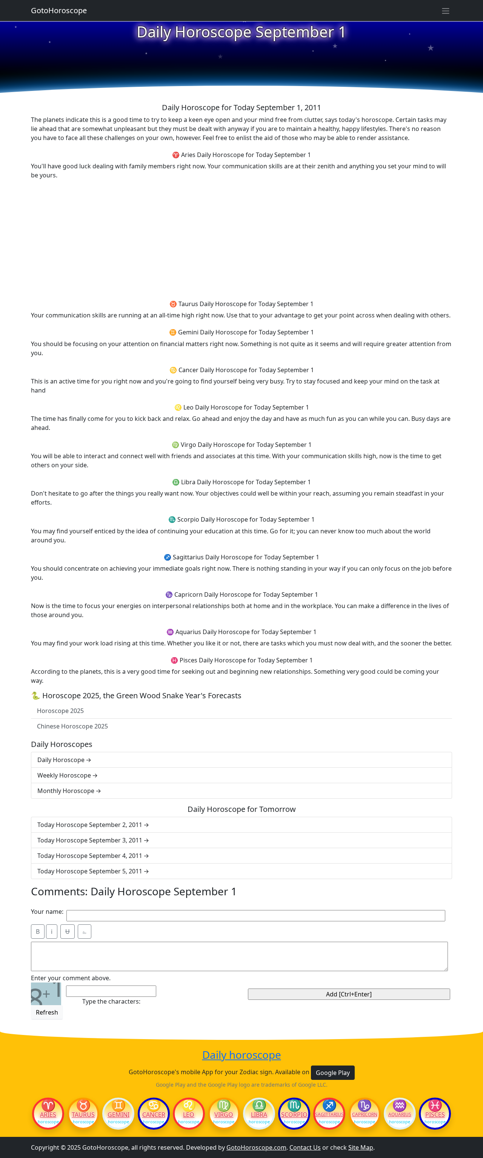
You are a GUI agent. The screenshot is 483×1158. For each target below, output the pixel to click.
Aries (48, 1114)
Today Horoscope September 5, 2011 (89, 871)
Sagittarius (329, 1114)
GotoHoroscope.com (256, 1147)
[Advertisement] (241, 238)
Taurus (83, 1114)
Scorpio (294, 1114)
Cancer (153, 1114)
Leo (188, 1114)
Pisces (435, 1114)
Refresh (47, 1012)
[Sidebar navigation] (445, 10)
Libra (259, 1114)
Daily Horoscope (61, 760)
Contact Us (305, 1147)
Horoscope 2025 (60, 711)
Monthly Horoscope (65, 791)
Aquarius (399, 1114)
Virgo (223, 1114)
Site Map (360, 1147)
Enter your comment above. (71, 978)
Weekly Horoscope (64, 775)
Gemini (118, 1114)
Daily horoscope (241, 1055)
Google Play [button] (333, 1073)
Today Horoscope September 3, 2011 (89, 840)
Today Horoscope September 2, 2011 (89, 825)
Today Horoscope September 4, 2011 (89, 856)
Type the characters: (111, 1001)
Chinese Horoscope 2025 (72, 726)
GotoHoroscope (59, 10)
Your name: (47, 911)
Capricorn (364, 1114)
